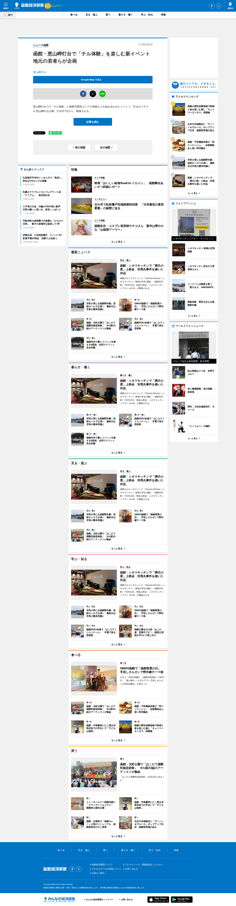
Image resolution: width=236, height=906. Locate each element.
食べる (74, 14)
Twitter (219, 6)
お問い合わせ (131, 869)
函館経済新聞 (29, 5)
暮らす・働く (125, 14)
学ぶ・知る (147, 14)
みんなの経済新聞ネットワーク (59, 899)
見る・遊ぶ (92, 14)
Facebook (211, 6)
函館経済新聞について (102, 864)
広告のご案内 (98, 873)
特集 (163, 14)
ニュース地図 (40, 45)
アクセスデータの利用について (106, 869)
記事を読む (92, 121)
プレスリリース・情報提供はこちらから (144, 864)
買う (108, 14)
